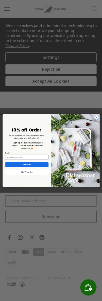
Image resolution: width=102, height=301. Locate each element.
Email (7, 153)
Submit (26, 164)
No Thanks (26, 172)
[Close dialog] (96, 117)
